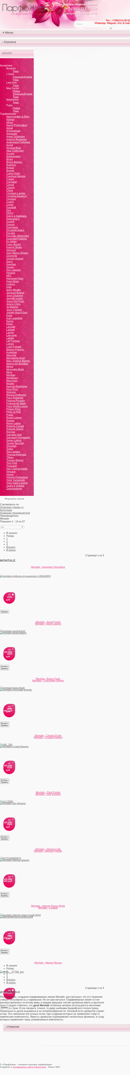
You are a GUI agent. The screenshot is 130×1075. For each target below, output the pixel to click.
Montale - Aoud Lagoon (48, 624)
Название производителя (15, 513)
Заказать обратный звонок (80, 4)
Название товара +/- (12, 507)
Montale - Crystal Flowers (48, 737)
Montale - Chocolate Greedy (48, 680)
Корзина (10, 42)
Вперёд (10, 547)
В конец (11, 550)
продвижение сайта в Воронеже (29, 1067)
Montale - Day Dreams (48, 794)
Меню (9, 32)
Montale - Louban (48, 908)
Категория (6, 510)
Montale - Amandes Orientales (48, 567)
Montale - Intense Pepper (48, 851)
